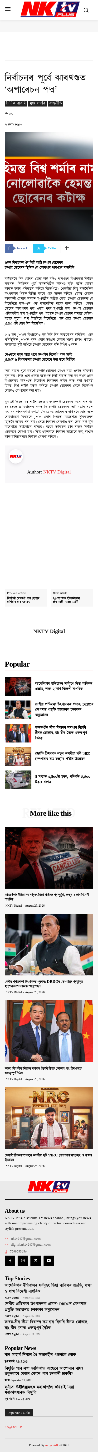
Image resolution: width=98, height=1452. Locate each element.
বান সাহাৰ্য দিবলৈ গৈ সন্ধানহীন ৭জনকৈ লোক (40, 1355)
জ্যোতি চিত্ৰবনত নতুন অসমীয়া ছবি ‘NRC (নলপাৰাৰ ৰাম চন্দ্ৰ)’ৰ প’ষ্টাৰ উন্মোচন (62, 756)
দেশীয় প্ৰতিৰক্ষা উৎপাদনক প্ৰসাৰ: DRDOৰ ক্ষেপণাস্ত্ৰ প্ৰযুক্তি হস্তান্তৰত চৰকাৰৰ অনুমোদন (64, 710)
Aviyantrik (52, 1445)
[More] (67, 248)
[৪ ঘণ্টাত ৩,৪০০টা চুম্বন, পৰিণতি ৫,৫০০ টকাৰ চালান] (18, 779)
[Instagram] (23, 1261)
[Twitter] (35, 1261)
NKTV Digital (15, 124)
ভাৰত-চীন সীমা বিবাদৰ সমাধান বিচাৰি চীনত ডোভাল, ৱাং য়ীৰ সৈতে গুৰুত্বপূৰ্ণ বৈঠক (61, 733)
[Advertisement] (49, 531)
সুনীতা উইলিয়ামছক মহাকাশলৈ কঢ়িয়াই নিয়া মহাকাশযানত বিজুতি (39, 1390)
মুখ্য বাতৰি (37, 103)
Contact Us (13, 1427)
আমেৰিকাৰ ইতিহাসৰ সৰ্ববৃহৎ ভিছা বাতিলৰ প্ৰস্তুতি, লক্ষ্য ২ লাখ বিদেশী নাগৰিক (63, 686)
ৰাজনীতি (55, 103)
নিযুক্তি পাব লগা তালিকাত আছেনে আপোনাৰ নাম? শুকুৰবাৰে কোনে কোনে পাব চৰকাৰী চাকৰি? (44, 1371)
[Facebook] (10, 1261)
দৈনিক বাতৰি (16, 103)
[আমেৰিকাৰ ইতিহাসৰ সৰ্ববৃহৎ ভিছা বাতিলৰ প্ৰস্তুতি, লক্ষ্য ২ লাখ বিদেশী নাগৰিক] (18, 686)
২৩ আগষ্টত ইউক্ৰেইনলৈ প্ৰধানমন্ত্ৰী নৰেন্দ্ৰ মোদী (66, 600)
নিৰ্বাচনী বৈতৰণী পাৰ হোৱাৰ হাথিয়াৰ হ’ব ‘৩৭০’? (23, 600)
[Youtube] (49, 1261)
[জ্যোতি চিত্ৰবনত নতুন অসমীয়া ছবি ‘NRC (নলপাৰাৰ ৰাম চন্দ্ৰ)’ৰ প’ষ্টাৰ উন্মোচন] (18, 756)
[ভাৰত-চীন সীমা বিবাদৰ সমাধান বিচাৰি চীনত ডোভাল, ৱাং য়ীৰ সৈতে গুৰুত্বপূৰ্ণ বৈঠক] (18, 733)
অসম (7, 1380)
